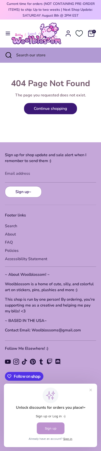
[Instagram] (16, 362)
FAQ (9, 242)
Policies (12, 250)
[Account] (68, 31)
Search (11, 226)
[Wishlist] (79, 33)
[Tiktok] (24, 362)
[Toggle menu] (6, 33)
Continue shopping (50, 108)
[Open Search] (8, 55)
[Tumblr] (41, 362)
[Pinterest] (33, 362)
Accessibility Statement (26, 259)
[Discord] (58, 362)
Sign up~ (23, 192)
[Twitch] (49, 362)
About (10, 234)
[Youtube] (8, 362)
